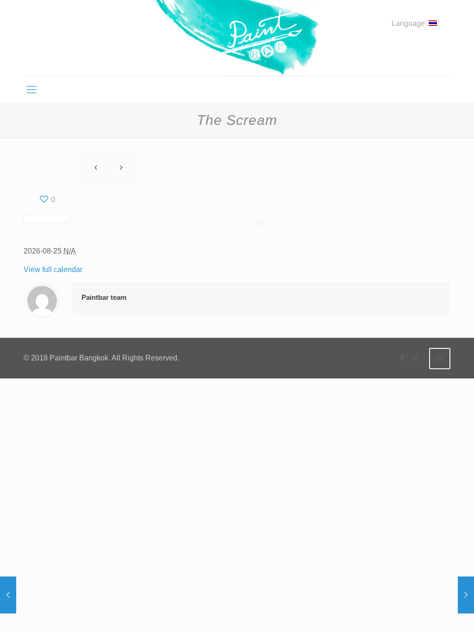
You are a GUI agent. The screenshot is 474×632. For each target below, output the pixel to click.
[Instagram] (415, 358)
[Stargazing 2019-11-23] (8, 594)
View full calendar (53, 269)
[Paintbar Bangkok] (236, 38)
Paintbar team (103, 297)
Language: (410, 23)
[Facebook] (402, 358)
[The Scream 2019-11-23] (466, 594)
